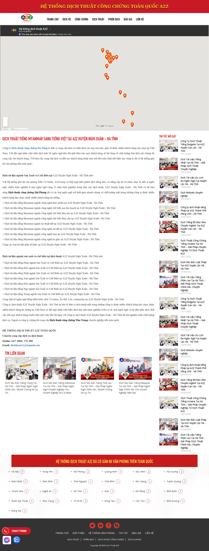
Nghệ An (49, 491)
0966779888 (19, 531)
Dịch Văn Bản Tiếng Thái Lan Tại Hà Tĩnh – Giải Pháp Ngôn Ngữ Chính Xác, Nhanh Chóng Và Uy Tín (96, 387)
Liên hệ (140, 19)
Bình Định (174, 491)
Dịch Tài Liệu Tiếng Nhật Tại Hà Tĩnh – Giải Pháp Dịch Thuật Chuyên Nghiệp (193, 164)
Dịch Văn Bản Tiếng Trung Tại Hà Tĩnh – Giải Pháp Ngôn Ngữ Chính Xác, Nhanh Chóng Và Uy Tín (21, 387)
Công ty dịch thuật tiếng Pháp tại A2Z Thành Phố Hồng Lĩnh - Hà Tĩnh (193, 210)
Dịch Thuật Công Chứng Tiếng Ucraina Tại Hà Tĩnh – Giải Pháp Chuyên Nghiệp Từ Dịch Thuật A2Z (193, 247)
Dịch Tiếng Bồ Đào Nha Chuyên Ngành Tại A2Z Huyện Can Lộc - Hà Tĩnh (193, 227)
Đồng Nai (18, 510)
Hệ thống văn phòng (101, 533)
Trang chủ (53, 19)
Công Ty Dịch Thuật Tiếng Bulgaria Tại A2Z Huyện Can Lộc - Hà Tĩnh (193, 146)
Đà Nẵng (142, 491)
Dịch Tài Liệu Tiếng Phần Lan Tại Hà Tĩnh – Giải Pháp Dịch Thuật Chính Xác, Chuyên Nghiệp (193, 284)
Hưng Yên (49, 471)
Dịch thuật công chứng (111, 539)
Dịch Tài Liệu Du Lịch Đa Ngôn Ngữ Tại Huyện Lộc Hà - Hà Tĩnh (194, 181)
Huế (108, 491)
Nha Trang (50, 500)
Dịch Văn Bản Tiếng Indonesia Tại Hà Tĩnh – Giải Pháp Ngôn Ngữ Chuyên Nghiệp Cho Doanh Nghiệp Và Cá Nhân (59, 387)
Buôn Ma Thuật (21, 500)
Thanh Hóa (19, 491)
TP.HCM (79, 500)
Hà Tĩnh (79, 491)
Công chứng (81, 19)
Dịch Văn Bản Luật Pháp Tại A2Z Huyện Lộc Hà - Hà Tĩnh (193, 265)
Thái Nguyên (82, 481)
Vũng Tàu (111, 500)
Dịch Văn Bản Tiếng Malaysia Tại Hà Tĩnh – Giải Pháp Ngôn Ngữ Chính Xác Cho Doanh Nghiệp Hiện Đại (134, 387)
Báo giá (128, 19)
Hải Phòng (81, 471)
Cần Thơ (142, 500)
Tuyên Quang (176, 481)
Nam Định (18, 481)
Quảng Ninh (112, 471)
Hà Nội (17, 471)
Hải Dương (174, 471)
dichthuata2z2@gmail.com (25, 345)
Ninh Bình (49, 481)
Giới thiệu (78, 533)
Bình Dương (175, 500)
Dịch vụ (67, 19)
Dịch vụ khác (135, 539)
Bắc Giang (143, 481)
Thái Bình (111, 481)
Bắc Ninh (142, 471)
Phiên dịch (114, 19)
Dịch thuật (98, 19)
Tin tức (123, 533)
